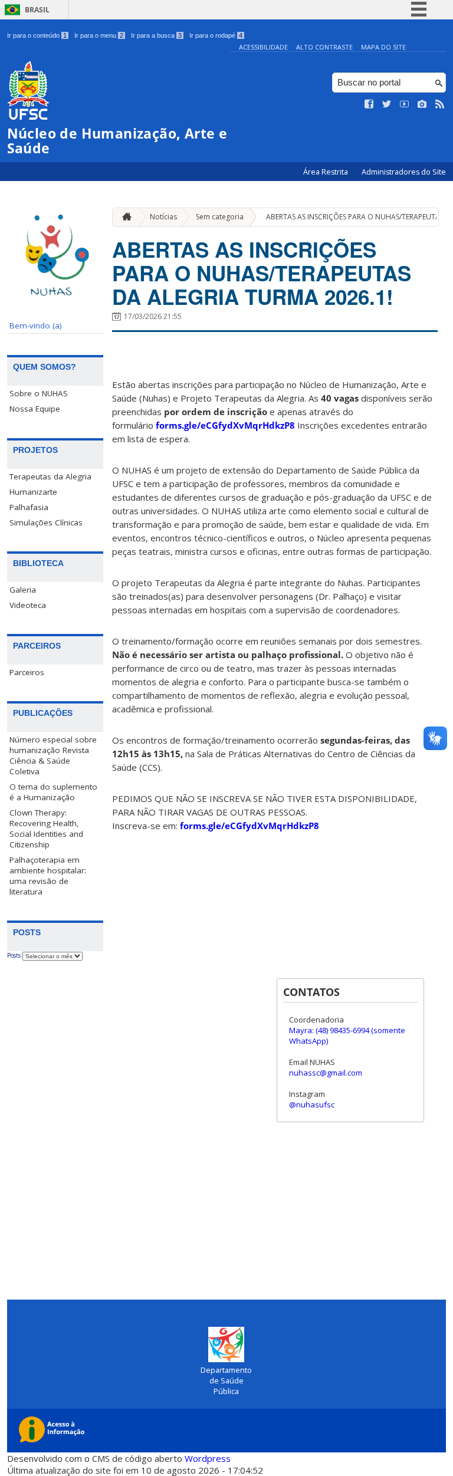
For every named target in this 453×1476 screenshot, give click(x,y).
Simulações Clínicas (46, 522)
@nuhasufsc (311, 1104)
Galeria (22, 589)
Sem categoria (220, 217)
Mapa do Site (383, 46)
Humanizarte (33, 491)
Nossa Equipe (34, 408)
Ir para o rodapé (215, 35)
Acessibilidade (263, 46)
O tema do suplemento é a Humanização (53, 792)
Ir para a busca (156, 35)
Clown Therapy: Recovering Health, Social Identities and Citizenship (46, 828)
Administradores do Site (404, 172)
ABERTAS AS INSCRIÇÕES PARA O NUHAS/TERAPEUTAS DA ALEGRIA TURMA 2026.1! (261, 273)
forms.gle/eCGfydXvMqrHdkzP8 (225, 425)
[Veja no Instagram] (422, 104)
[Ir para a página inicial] (124, 217)
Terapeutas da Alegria (50, 476)
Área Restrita (326, 172)
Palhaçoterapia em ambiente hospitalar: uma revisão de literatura (47, 875)
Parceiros (26, 672)
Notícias (163, 217)
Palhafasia (28, 507)
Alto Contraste (324, 46)
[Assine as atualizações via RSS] (440, 104)
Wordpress (208, 1458)
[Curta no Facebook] (369, 104)
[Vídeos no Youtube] (404, 104)
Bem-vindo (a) (35, 325)
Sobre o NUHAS (38, 393)
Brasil (37, 10)
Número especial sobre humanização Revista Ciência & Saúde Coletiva (53, 755)
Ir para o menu (98, 35)
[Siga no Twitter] (387, 104)
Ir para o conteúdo (37, 35)
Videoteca (27, 605)
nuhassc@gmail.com (325, 1072)
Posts (14, 955)
